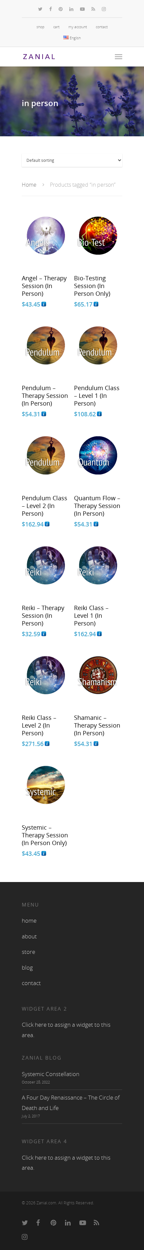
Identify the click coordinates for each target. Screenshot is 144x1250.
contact (102, 26)
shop (41, 26)
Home (29, 184)
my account (77, 26)
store (28, 952)
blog (27, 967)
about (29, 936)
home (29, 920)
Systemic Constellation (50, 1074)
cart (56, 26)
